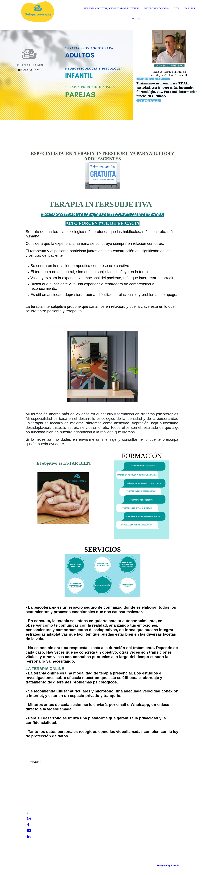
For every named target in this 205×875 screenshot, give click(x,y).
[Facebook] (28, 825)
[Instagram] (29, 819)
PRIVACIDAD (139, 18)
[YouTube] (29, 831)
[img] (37, 13)
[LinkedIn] (29, 837)
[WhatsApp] (28, 812)
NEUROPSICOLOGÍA (156, 8)
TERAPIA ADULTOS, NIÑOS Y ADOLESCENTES (111, 8)
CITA (177, 8)
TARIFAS (189, 8)
